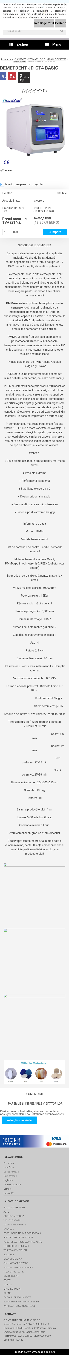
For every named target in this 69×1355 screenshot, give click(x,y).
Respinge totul (44, 23)
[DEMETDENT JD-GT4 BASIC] (34, 131)
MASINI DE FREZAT (56, 59)
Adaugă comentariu (19, 1120)
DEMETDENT (19, 61)
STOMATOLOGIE (36, 59)
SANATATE (20, 59)
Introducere (7, 59)
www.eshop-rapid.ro (44, 1352)
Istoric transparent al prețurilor (24, 184)
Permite (60, 23)
